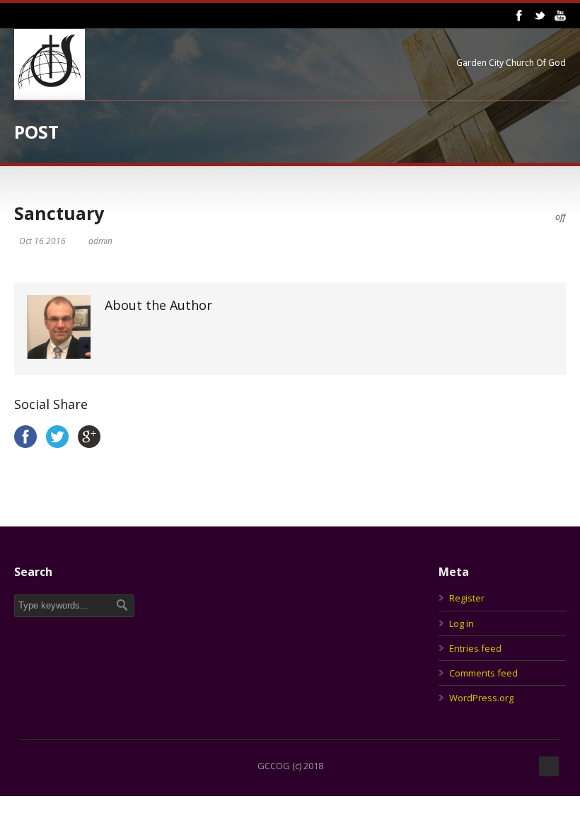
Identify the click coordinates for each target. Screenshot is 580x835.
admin (100, 241)
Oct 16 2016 (42, 241)
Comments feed (483, 673)
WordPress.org (481, 697)
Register (467, 598)
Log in (461, 623)
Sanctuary (59, 213)
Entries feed (475, 648)
